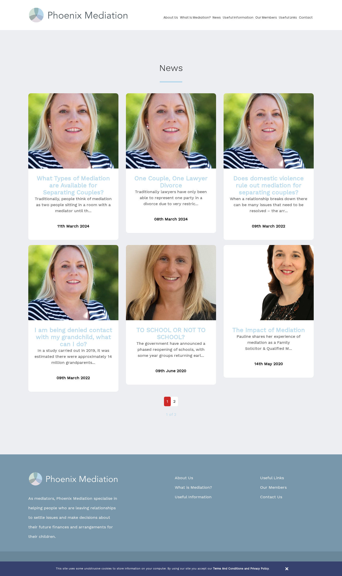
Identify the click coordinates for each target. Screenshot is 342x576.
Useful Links (288, 17)
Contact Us (271, 497)
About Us (170, 17)
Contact (306, 17)
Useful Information (238, 17)
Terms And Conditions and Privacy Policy (241, 568)
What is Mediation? (195, 17)
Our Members (266, 17)
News (217, 17)
